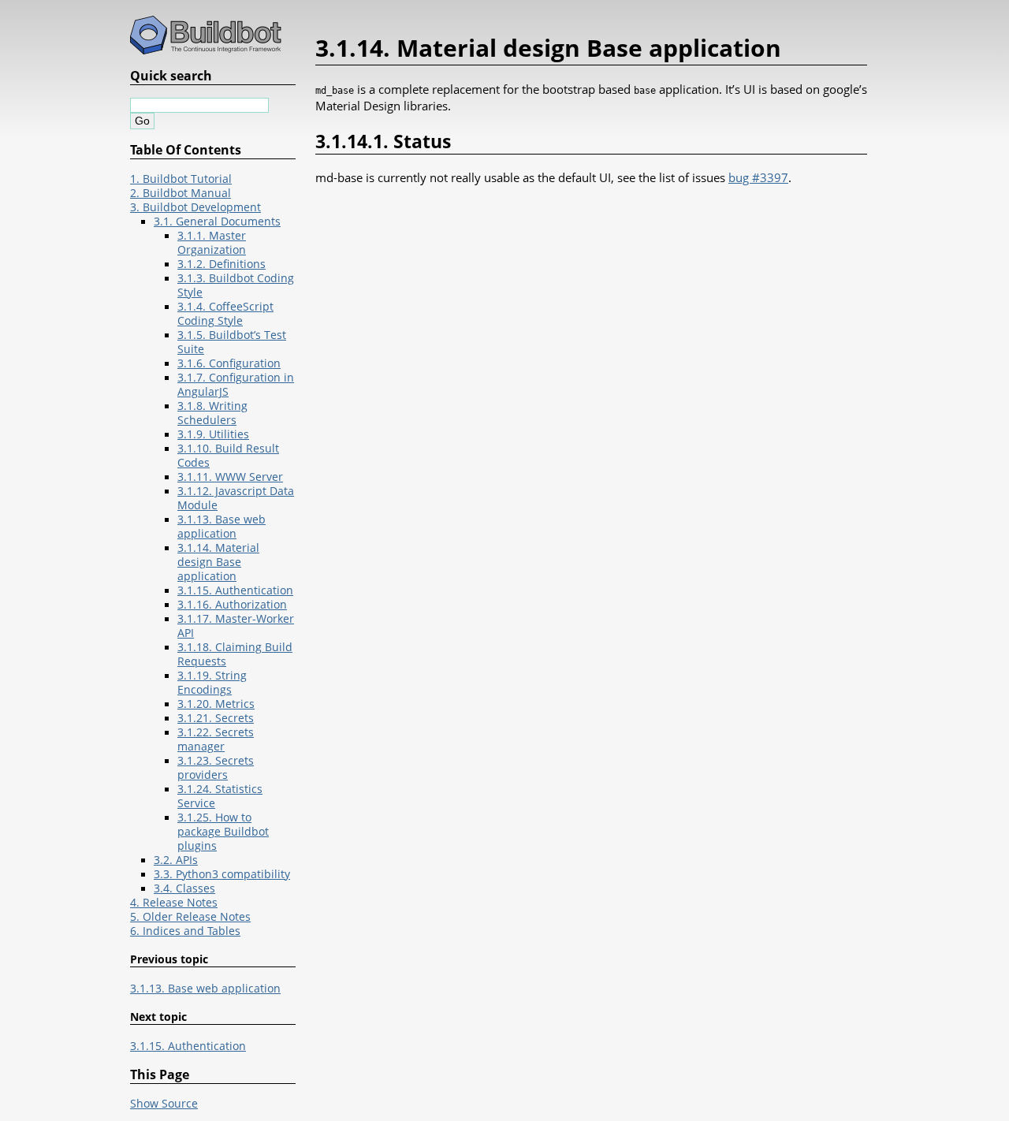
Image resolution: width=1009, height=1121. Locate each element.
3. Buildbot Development (195, 207)
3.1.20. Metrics (216, 704)
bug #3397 (758, 177)
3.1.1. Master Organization (211, 243)
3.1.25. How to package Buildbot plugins (223, 831)
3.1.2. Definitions (221, 264)
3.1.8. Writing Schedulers (212, 413)
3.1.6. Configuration (229, 363)
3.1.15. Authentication (235, 590)
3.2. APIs (176, 860)
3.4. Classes (184, 888)
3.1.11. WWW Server (230, 477)
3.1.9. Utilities (213, 434)
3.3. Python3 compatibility (222, 874)
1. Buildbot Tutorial (181, 179)
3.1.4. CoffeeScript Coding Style (225, 314)
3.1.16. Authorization (232, 605)
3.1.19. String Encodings (212, 683)
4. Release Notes (174, 903)
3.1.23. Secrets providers (215, 768)
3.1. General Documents (217, 221)
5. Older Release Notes (190, 917)
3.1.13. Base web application (221, 526)
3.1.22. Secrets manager (215, 739)
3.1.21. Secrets (215, 718)
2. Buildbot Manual (180, 193)
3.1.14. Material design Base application (218, 562)
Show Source (164, 1104)
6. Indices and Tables (185, 931)
